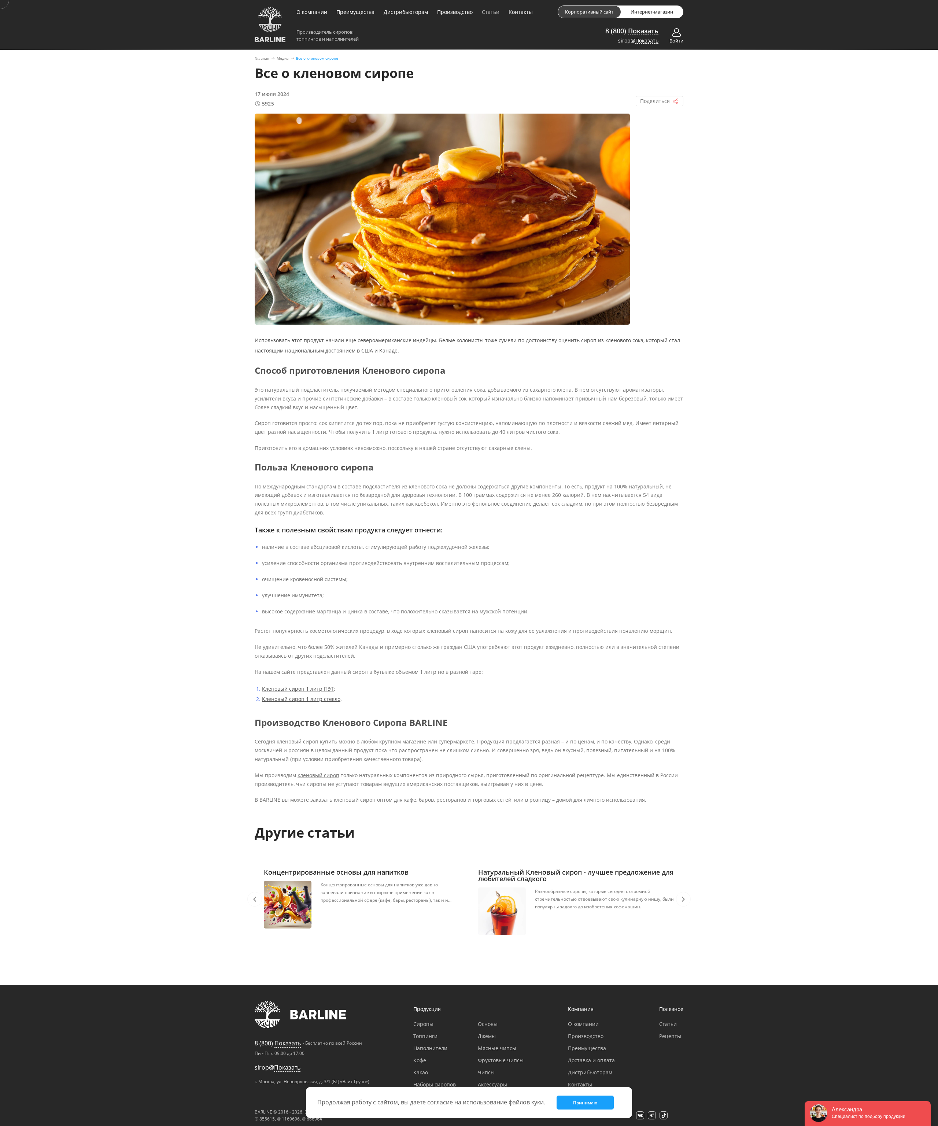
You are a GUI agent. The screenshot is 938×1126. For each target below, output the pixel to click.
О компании (311, 11)
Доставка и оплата (591, 1060)
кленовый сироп (318, 775)
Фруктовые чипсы (501, 1060)
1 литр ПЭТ (319, 688)
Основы (488, 1023)
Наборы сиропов (434, 1084)
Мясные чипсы (497, 1048)
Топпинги (425, 1036)
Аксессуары (492, 1084)
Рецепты (670, 1036)
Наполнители (430, 1048)
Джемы (487, 1036)
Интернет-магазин (652, 11)
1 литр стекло (322, 698)
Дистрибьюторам (406, 11)
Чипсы (486, 1072)
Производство (455, 11)
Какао (420, 1072)
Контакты (521, 11)
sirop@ (638, 41)
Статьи (490, 11)
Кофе (419, 1060)
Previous (254, 899)
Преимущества (355, 11)
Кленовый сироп (283, 688)
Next (683, 899)
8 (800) (631, 30)
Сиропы (423, 1023)
